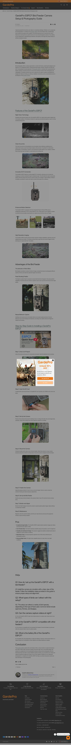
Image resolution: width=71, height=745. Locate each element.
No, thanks (45, 382)
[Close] (53, 360)
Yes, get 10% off (45, 378)
